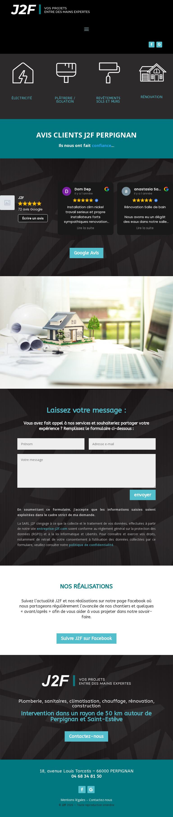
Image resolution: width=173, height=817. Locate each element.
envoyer (142, 494)
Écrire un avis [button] (33, 218)
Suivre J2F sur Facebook (86, 638)
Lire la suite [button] (85, 228)
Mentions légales (73, 800)
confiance (101, 145)
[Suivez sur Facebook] (152, 44)
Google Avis (86, 252)
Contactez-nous (86, 736)
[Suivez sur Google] (159, 44)
